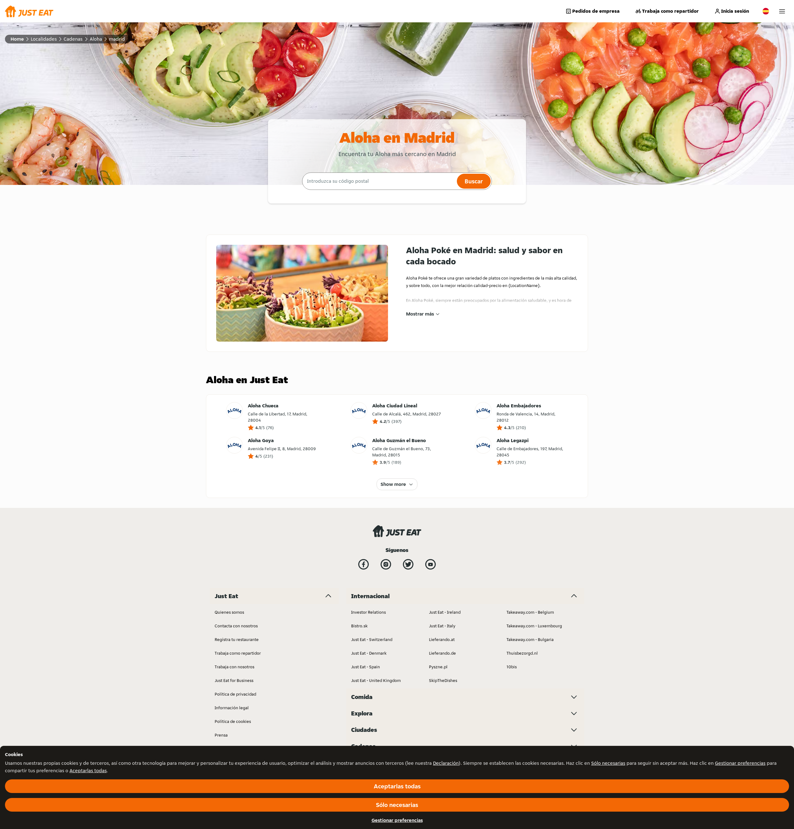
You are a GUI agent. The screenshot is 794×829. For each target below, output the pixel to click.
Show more (393, 484)
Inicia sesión (735, 11)
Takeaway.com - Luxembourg (534, 626)
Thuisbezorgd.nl (522, 653)
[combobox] (378, 181)
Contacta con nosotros (236, 626)
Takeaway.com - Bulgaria (530, 639)
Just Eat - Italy (442, 626)
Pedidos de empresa (596, 11)
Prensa (221, 735)
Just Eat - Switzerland (371, 639)
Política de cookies (233, 721)
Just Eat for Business (234, 680)
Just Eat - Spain (365, 667)
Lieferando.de (442, 653)
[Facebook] (363, 564)
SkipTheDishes (443, 680)
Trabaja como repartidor (670, 11)
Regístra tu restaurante (237, 639)
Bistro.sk (359, 626)
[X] (408, 564)
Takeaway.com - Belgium (530, 612)
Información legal (232, 707)
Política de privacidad (235, 694)
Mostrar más (420, 314)
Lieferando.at (442, 639)
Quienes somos (229, 612)
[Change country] (765, 11)
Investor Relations (368, 612)
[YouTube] (430, 564)
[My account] (782, 11)
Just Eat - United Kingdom (376, 680)
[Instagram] (386, 564)
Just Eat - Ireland (445, 612)
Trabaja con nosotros (234, 667)
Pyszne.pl (438, 667)
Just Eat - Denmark (368, 653)
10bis (511, 667)
